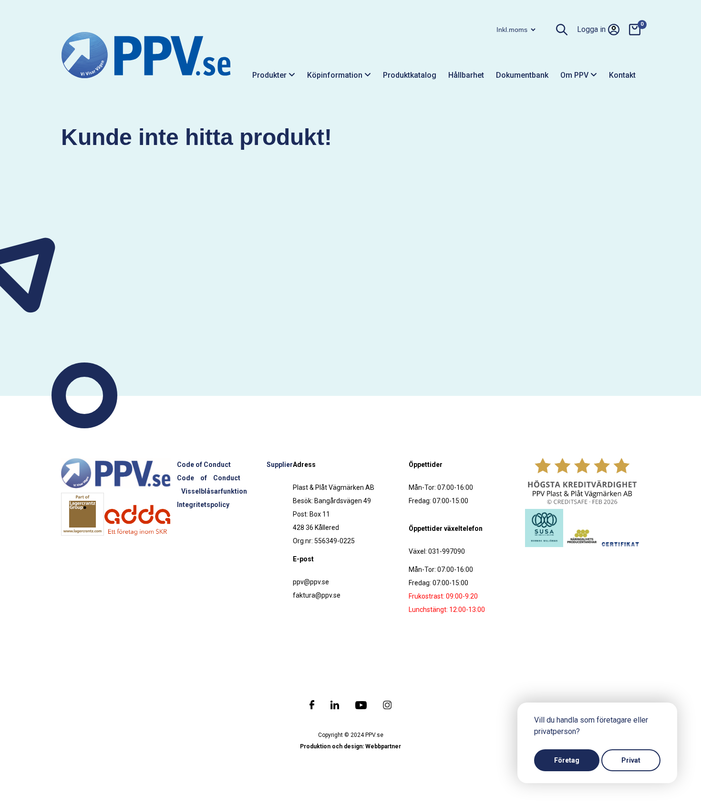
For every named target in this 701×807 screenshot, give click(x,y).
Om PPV (575, 75)
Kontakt (622, 75)
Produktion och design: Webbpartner (350, 746)
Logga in (591, 29)
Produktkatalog (409, 75)
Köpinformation (335, 75)
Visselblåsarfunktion (214, 491)
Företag (566, 760)
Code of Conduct (204, 464)
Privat (630, 760)
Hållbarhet (466, 75)
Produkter (270, 75)
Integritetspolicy (203, 504)
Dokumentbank (522, 75)
